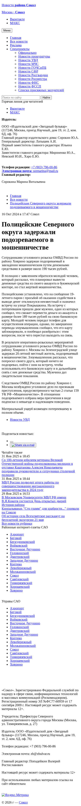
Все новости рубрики (17, 523)
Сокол (14, 575)
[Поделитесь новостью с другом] (23, 445)
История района (13, 505)
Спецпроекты (19, 49)
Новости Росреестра (32, 79)
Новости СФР (28, 71)
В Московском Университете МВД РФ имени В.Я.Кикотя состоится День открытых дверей (34, 499)
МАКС (15, 23)
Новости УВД (28, 60)
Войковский (18, 545)
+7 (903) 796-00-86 (29, 169)
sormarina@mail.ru (45, 171)
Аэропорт (17, 534)
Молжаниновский (23, 571)
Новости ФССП (29, 86)
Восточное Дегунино (25, 549)
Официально (27, 52)
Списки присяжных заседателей (41, 90)
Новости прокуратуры (34, 56)
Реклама (16, 45)
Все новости (19, 41)
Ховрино (16, 590)
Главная (15, 37)
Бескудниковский (22, 542)
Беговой (16, 538)
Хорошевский (20, 586)
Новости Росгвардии (33, 75)
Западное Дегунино (24, 560)
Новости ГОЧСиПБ (32, 67)
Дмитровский (19, 557)
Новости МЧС (28, 64)
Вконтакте (17, 19)
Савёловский (19, 579)
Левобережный (21, 568)
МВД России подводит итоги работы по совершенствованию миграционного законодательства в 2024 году (30, 486)
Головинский (19, 553)
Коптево (16, 564)
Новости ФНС (28, 82)
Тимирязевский (21, 583)
